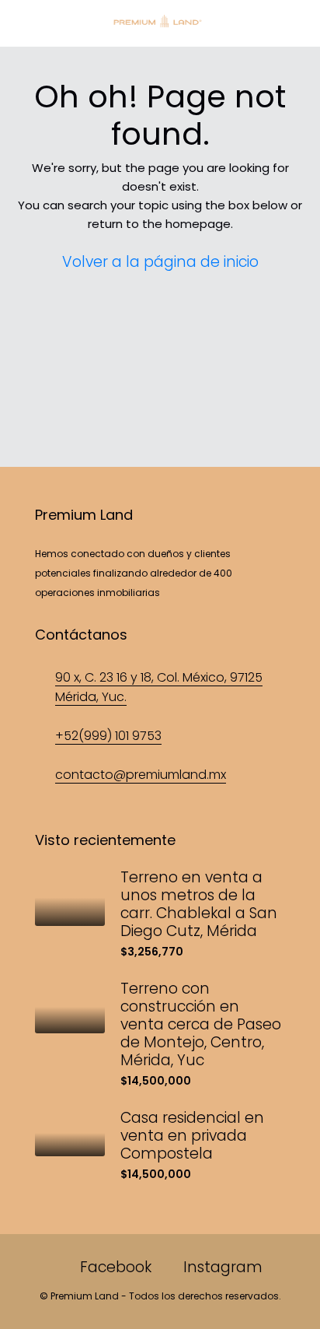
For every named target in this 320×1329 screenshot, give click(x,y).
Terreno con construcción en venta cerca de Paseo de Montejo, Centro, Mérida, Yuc (200, 1024)
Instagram (221, 1267)
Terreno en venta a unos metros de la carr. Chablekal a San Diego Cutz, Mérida (198, 904)
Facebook (113, 1267)
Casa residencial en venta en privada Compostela (192, 1135)
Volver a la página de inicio (160, 261)
